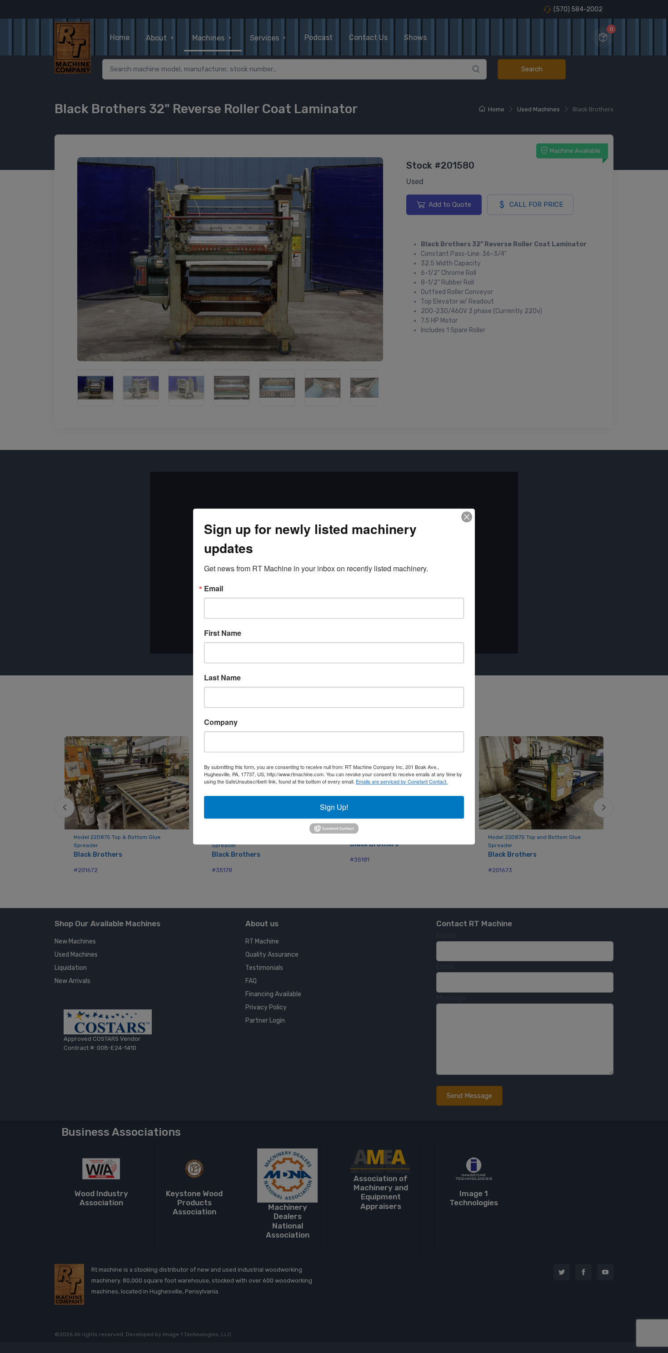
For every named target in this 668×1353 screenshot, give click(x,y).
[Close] (466, 516)
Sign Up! (334, 807)
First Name (222, 633)
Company (221, 722)
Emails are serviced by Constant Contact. (402, 781)
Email (213, 588)
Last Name (222, 677)
